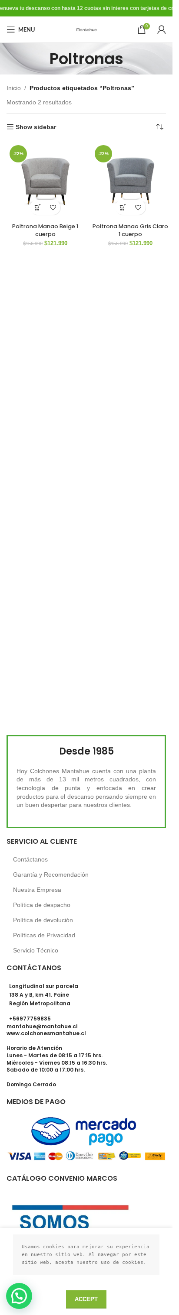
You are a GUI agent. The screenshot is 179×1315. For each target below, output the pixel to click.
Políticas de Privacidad (44, 935)
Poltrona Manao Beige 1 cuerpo (45, 230)
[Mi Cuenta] (161, 29)
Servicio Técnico (35, 950)
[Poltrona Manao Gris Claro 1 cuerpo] (130, 181)
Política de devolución (43, 920)
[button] (37, 207)
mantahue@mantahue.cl (42, 1026)
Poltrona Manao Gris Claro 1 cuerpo (130, 230)
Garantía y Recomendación (51, 874)
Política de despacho (41, 904)
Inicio (14, 87)
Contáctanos (30, 859)
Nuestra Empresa (37, 889)
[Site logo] (86, 29)
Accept (86, 1299)
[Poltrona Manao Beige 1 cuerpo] (45, 181)
